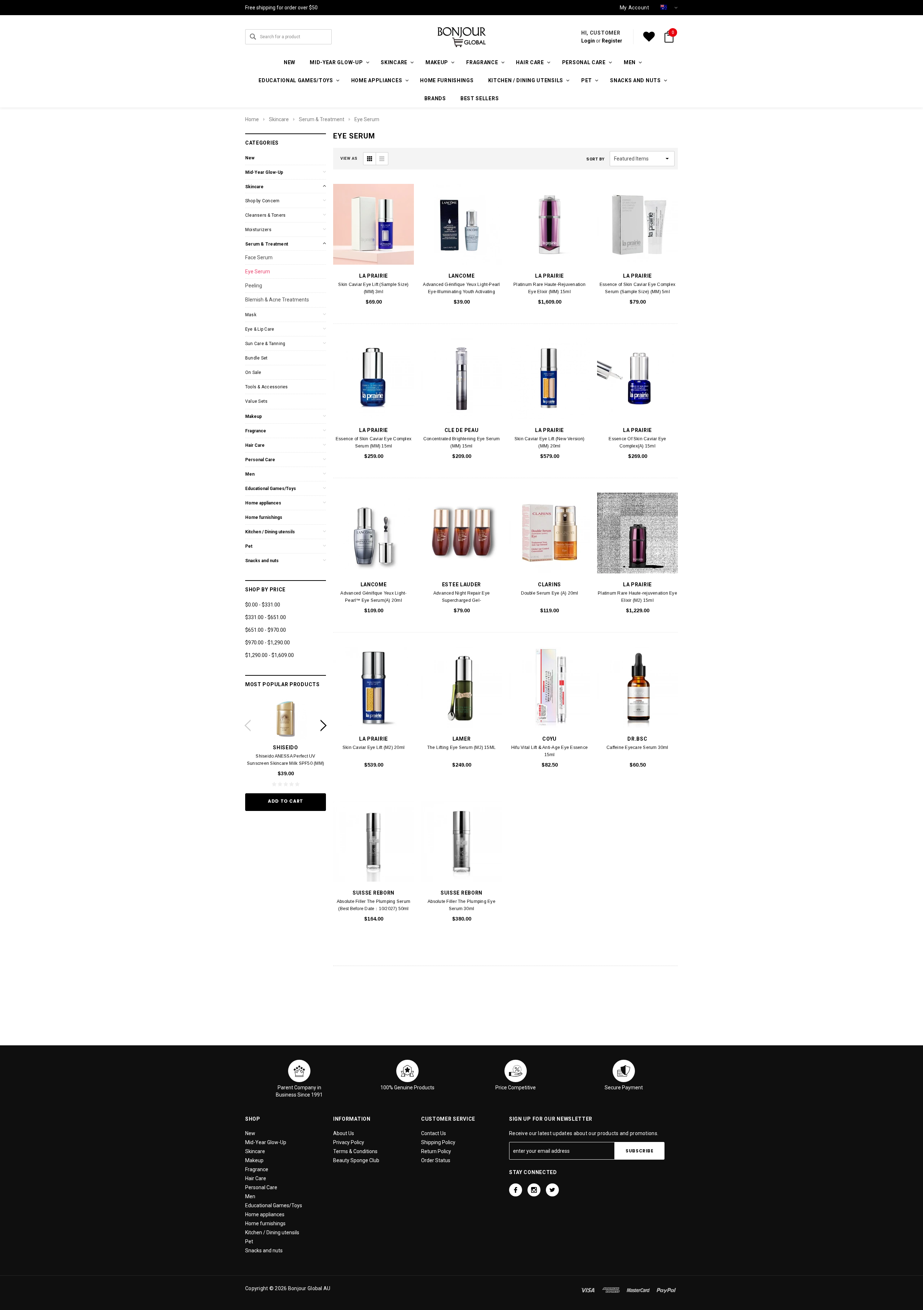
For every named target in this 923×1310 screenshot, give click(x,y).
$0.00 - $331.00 (262, 605)
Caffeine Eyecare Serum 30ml (637, 747)
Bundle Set (256, 358)
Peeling (253, 285)
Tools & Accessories (266, 386)
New (289, 62)
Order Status (435, 1160)
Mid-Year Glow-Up (264, 172)
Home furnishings (446, 80)
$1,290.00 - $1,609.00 (269, 655)
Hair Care (255, 445)
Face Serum (259, 257)
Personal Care (260, 459)
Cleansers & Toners (265, 215)
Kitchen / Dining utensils (270, 531)
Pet (248, 546)
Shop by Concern (262, 200)
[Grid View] (369, 159)
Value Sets (256, 401)
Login (588, 41)
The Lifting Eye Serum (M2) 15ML (461, 747)
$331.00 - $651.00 (265, 617)
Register (612, 41)
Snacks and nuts (262, 560)
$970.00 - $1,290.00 (267, 642)
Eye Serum (366, 119)
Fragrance (255, 430)
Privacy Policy (348, 1142)
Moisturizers (258, 229)
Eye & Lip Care (259, 329)
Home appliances (263, 503)
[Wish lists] (649, 37)
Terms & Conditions (355, 1151)
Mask (250, 314)
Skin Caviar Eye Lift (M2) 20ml (374, 747)
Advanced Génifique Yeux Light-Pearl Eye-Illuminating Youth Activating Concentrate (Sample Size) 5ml (461, 291)
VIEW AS (349, 158)
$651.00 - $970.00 (265, 630)
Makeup (253, 416)
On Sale (253, 372)
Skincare (279, 119)
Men (250, 474)
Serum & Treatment (321, 119)
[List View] (382, 159)
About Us (343, 1133)
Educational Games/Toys (270, 488)
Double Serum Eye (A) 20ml (549, 593)
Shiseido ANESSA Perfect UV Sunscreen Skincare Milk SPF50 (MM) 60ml (285, 763)
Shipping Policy (438, 1142)
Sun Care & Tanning (265, 343)
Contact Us (433, 1133)
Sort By (595, 159)
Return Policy (436, 1151)
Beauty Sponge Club (356, 1160)
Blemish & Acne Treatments (277, 300)
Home (252, 119)
